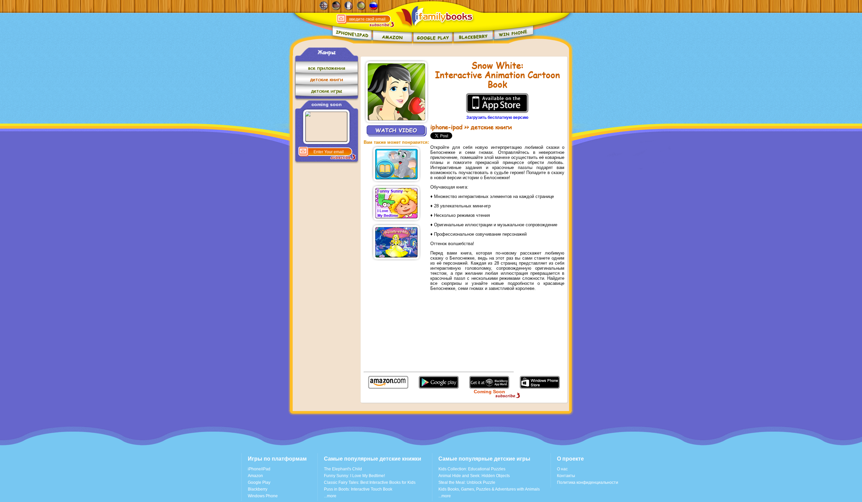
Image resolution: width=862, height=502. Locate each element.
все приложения (326, 68)
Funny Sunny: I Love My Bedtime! (354, 475)
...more (330, 496)
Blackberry (257, 489)
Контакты (566, 475)
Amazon (255, 475)
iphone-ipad (446, 127)
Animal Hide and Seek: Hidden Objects (474, 475)
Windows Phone (263, 496)
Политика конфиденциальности (587, 482)
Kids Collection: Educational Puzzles (471, 469)
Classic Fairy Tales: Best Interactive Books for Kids (370, 482)
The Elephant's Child (343, 469)
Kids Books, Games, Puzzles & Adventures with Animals (489, 489)
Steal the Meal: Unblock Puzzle (466, 482)
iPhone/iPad (259, 469)
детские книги (326, 79)
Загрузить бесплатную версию (497, 117)
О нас (562, 469)
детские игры (326, 91)
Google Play (259, 482)
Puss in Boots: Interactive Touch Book (358, 489)
